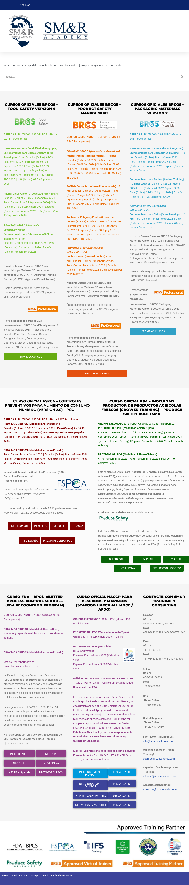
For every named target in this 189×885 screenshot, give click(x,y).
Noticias (25, 5)
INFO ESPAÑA (30, 540)
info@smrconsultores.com (158, 741)
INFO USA (77, 525)
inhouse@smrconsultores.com (160, 776)
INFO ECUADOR (20, 525)
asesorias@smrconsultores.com (161, 789)
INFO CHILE (59, 525)
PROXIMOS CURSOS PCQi (58, 540)
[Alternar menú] (126, 31)
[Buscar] (182, 76)
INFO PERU (40, 525)
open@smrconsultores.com (159, 758)
